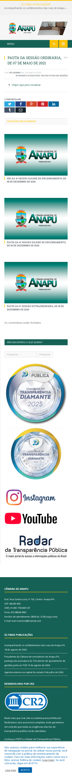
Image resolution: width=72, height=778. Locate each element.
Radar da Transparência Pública (43, 739)
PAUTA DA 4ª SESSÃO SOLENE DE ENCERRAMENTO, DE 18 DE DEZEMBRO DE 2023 (36, 244)
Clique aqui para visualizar (26, 84)
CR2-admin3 (14, 72)
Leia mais (48, 760)
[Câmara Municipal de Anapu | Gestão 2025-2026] (36, 27)
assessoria (28, 722)
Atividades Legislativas (28, 75)
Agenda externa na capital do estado (24, 672)
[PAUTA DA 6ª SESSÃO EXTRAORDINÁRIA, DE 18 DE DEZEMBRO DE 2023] (36, 282)
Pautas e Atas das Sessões (54, 75)
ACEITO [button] (25, 770)
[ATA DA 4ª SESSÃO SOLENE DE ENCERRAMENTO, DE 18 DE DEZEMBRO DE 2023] (36, 155)
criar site (25, 718)
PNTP (19, 739)
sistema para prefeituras (47, 718)
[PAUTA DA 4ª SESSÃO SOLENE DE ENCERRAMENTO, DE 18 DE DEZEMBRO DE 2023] (36, 218)
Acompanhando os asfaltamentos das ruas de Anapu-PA (34, 645)
